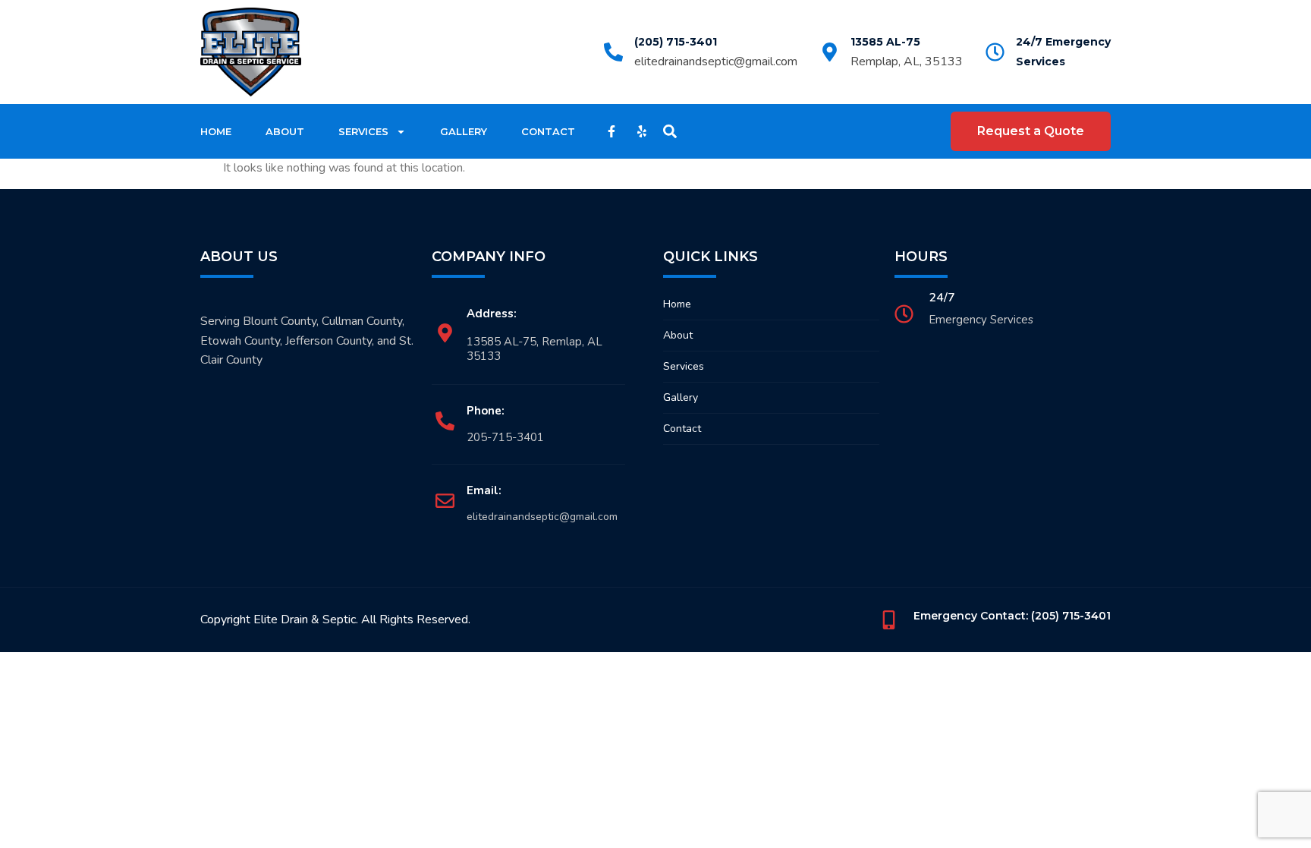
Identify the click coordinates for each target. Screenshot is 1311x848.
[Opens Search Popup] (670, 131)
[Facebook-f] (611, 131)
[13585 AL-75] (829, 52)
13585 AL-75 (885, 42)
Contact (548, 131)
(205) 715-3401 (675, 42)
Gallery (463, 131)
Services (363, 131)
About (285, 131)
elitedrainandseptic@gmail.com (715, 61)
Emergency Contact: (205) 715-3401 (1012, 616)
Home (215, 131)
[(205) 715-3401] (613, 52)
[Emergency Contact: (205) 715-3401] (888, 619)
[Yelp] (642, 131)
